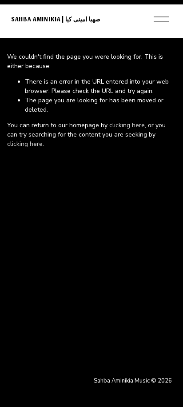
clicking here (127, 125)
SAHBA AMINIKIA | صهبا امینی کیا (55, 19)
